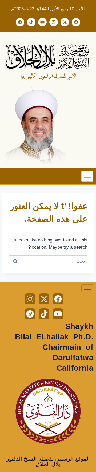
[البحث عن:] (48, 261)
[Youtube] (42, 22)
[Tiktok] (31, 22)
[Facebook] (76, 22)
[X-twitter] (65, 22)
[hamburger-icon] (87, 176)
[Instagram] (53, 22)
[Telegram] (20, 22)
